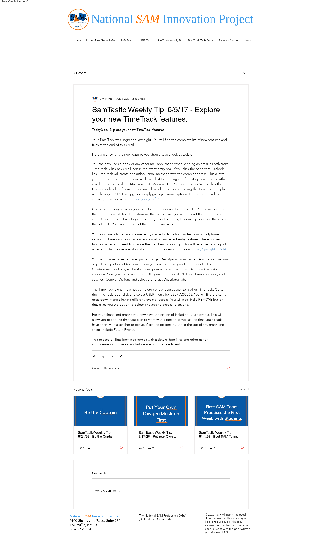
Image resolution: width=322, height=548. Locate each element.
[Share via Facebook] (94, 356)
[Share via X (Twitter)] (103, 356)
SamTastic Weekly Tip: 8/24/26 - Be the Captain (96, 434)
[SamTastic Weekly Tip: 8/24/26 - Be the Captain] (100, 411)
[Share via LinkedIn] (112, 356)
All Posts (79, 73)
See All (244, 389)
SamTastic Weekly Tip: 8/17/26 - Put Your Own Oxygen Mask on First (156, 434)
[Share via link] (121, 356)
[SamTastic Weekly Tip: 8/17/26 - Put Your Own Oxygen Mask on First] (161, 411)
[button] (100, 38)
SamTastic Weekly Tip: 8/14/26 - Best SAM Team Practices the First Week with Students (220, 434)
